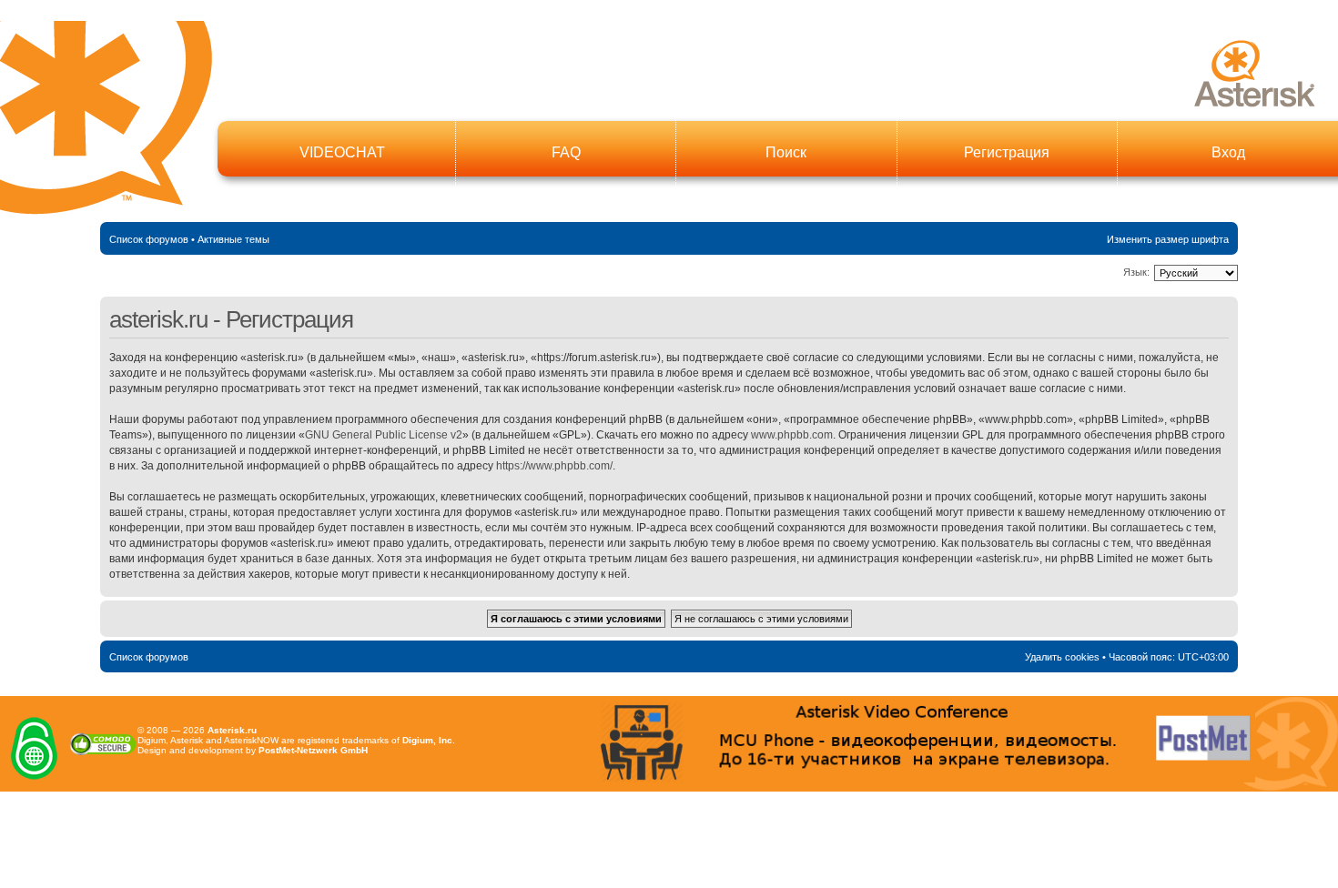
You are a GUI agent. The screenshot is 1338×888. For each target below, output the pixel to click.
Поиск (785, 152)
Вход (1228, 152)
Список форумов (148, 239)
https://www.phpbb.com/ (554, 465)
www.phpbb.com (792, 435)
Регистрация (1006, 152)
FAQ (566, 152)
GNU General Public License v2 (383, 435)
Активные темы (233, 239)
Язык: (1136, 272)
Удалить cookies (1062, 656)
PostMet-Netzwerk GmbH (313, 750)
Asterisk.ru (232, 730)
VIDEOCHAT (342, 152)
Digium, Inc (427, 740)
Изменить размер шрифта (1168, 239)
